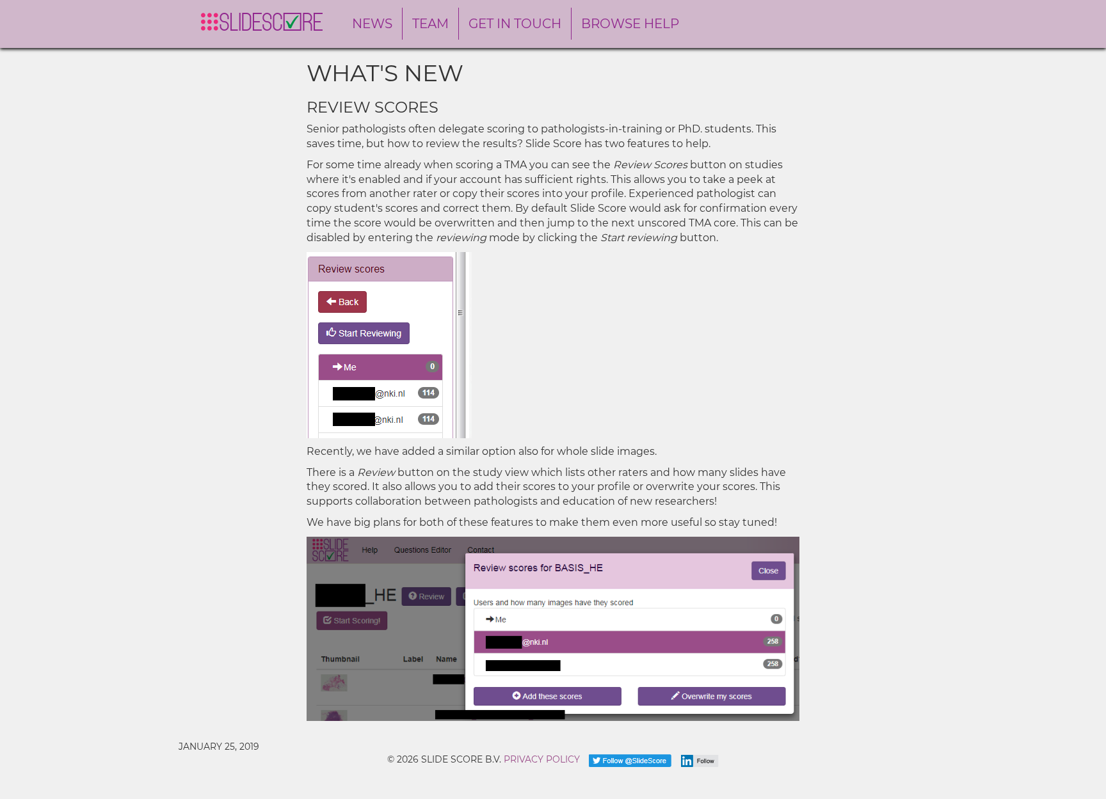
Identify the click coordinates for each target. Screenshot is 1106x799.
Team (430, 23)
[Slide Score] (261, 22)
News (372, 23)
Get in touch (515, 23)
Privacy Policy (542, 759)
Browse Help (630, 23)
